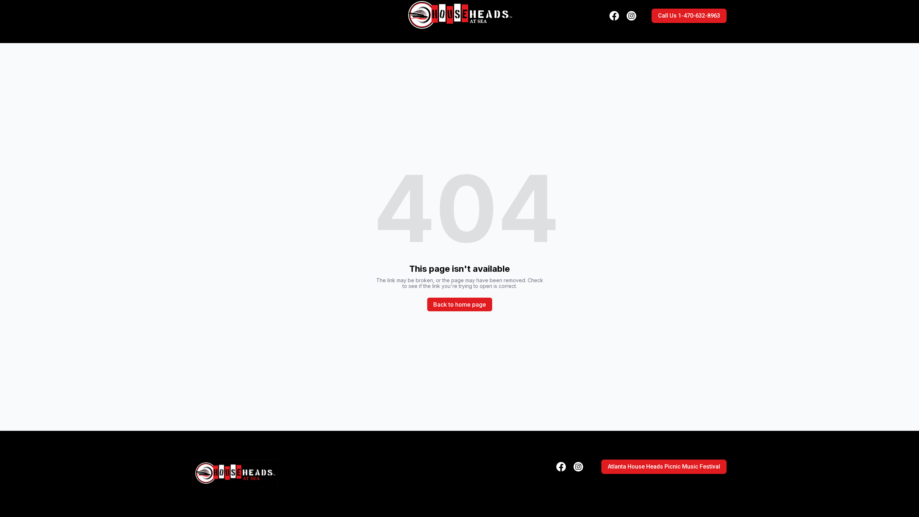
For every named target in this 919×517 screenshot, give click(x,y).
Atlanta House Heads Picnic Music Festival (664, 466)
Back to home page (459, 304)
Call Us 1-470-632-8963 (689, 15)
